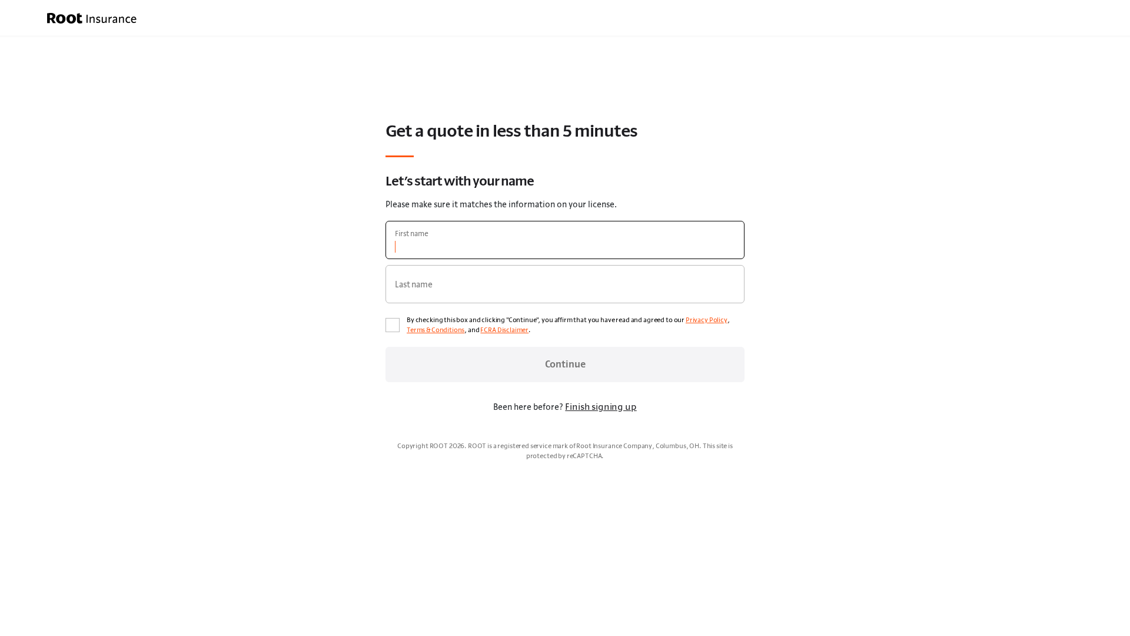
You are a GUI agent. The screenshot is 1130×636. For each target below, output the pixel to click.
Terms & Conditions (435, 329)
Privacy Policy (706, 319)
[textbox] (565, 240)
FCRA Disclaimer (504, 329)
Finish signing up (600, 406)
